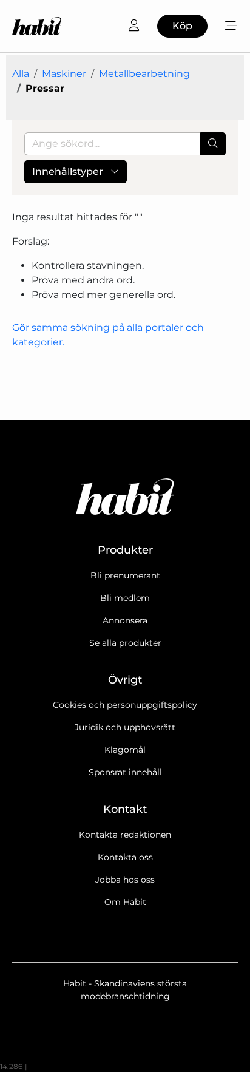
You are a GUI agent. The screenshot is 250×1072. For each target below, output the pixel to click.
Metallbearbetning (144, 74)
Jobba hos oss (125, 879)
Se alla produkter (125, 642)
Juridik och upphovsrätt (125, 727)
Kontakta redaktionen (125, 834)
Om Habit (125, 902)
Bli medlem (125, 597)
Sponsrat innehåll (125, 772)
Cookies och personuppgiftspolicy (125, 704)
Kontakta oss (125, 857)
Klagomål (125, 749)
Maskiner (64, 74)
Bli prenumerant (125, 575)
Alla (20, 74)
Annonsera (125, 620)
